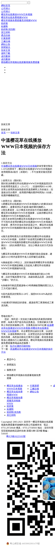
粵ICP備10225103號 (16, 436)
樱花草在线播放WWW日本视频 (16, 14)
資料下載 (5, 53)
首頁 (3, 132)
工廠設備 (5, 41)
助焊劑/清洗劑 (8, 29)
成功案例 (5, 56)
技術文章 (5, 50)
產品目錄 (5, 35)
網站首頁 (5, 5)
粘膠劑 (4, 26)
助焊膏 (4, 23)
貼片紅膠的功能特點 (20, 346)
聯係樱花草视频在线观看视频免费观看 (20, 62)
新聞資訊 (5, 47)
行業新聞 (5, 38)
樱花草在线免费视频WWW (14, 17)
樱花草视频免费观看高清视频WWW (19, 20)
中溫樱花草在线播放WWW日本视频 (19, 166)
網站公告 (5, 44)
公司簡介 (5, 8)
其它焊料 (5, 32)
